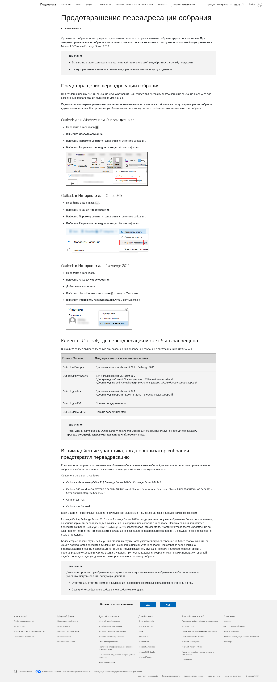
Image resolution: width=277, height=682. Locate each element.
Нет (168, 604)
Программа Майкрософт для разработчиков (200, 621)
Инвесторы (227, 641)
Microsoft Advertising (146, 647)
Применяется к (72, 28)
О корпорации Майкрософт (234, 626)
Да (148, 604)
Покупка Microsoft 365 (183, 4)
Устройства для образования (110, 626)
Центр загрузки (63, 626)
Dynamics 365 (143, 636)
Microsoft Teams (144, 657)
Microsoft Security (145, 626)
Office (77, 4)
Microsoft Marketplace (191, 641)
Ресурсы (161, 4)
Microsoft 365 (65, 4)
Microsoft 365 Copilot (146, 652)
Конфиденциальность (171, 676)
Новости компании (231, 631)
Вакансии (227, 621)
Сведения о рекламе (233, 676)
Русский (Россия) (25, 671)
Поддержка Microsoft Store (68, 631)
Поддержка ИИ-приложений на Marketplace (199, 631)
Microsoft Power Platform (192, 647)
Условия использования (193, 676)
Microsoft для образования (110, 621)
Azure (140, 631)
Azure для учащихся (107, 662)
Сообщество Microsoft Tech (193, 636)
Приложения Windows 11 (24, 636)
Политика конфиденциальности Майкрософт (241, 636)
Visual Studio (187, 659)
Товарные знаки (214, 676)
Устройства (105, 4)
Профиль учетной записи (67, 621)
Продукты (89, 4)
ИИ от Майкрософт (146, 621)
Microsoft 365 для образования (111, 636)
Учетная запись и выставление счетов (134, 4)
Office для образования (108, 641)
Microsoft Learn (188, 626)
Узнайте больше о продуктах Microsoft (29, 631)
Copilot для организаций (24, 621)
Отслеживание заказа (66, 641)
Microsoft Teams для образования (112, 631)
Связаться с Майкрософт (148, 676)
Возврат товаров (64, 636)
